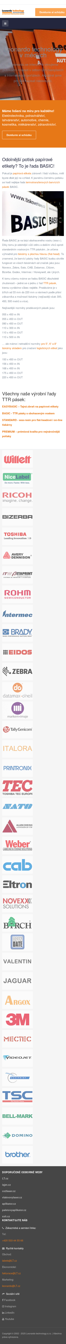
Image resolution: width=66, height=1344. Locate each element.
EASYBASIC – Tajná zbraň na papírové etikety (30, 406)
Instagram (10, 1306)
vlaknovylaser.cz (12, 1197)
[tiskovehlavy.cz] (13, 11)
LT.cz (5, 1178)
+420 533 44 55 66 (12, 1240)
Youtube (9, 1319)
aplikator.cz (9, 1203)
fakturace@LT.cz (11, 1273)
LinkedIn (9, 1312)
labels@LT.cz (9, 1260)
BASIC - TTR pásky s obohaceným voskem (28, 413)
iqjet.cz (6, 1184)
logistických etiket (47, 348)
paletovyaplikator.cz (14, 1210)
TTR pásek (49, 283)
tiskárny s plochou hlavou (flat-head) (39, 254)
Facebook (9, 1300)
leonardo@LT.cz (11, 1286)
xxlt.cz (6, 1216)
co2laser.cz (8, 1191)
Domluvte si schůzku (19, 135)
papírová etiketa (22, 173)
